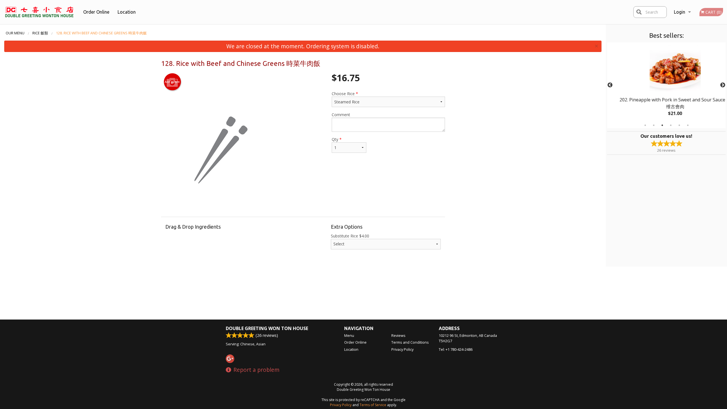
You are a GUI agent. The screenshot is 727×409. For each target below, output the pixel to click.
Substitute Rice (350, 236)
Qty (337, 139)
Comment (341, 114)
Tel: (456, 349)
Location (127, 11)
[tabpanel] (666, 85)
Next (723, 85)
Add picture (172, 82)
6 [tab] (688, 125)
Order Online (96, 11)
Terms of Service (373, 404)
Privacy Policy (402, 349)
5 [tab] (679, 125)
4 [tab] (671, 125)
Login (679, 11)
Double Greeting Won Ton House (267, 328)
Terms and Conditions (410, 342)
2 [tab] (654, 125)
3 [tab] (662, 125)
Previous (610, 85)
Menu (349, 335)
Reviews (398, 335)
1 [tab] (645, 125)
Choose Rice (345, 93)
